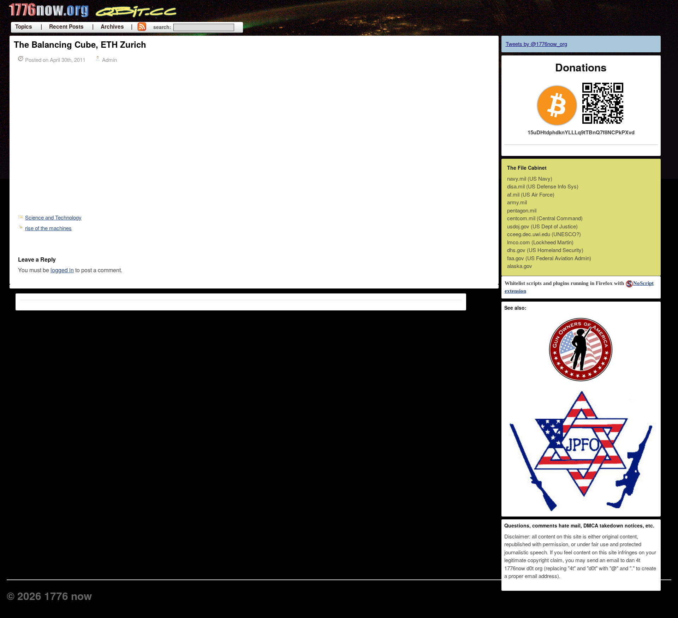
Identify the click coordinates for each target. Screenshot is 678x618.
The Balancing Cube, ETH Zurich (80, 44)
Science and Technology (53, 217)
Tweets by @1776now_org (536, 43)
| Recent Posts (62, 26)
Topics (23, 26)
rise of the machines (48, 228)
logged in (62, 270)
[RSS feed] (142, 27)
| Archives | (112, 26)
